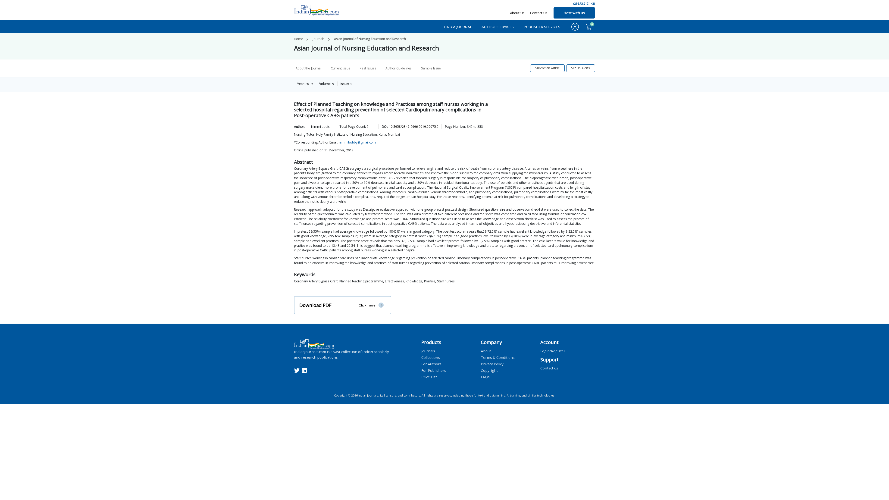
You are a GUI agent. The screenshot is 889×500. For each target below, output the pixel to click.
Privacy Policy (492, 363)
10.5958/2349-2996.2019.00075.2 (413, 126)
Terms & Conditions (498, 357)
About (486, 350)
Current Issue (340, 68)
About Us (517, 13)
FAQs (485, 376)
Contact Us (538, 13)
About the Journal (308, 68)
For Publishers (433, 370)
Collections (430, 357)
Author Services (498, 26)
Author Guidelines (398, 68)
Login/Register (552, 350)
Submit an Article (547, 68)
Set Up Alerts (580, 68)
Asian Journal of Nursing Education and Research (370, 39)
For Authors (431, 363)
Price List (429, 376)
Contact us (549, 368)
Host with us (574, 12)
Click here (367, 305)
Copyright (489, 370)
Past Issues (368, 68)
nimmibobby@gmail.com (357, 142)
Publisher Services (542, 26)
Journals (319, 39)
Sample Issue (431, 68)
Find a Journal (458, 26)
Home (298, 39)
